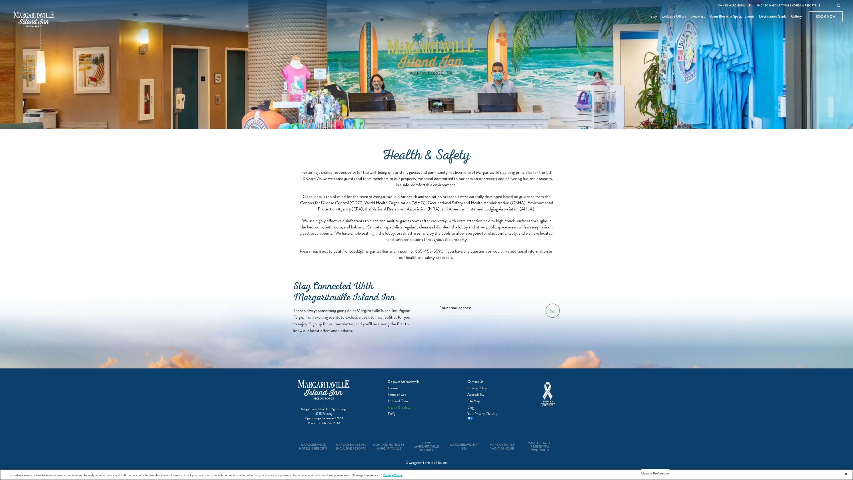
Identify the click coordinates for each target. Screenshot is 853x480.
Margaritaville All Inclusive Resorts (351, 446)
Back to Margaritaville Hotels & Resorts (786, 5)
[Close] (846, 474)
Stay (653, 16)
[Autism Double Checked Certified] (548, 394)
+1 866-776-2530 (328, 423)
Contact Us (475, 382)
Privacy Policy (477, 388)
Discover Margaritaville (403, 382)
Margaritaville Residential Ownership (540, 447)
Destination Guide (773, 16)
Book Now (825, 16)
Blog (470, 407)
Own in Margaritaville (734, 5)
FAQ (391, 414)
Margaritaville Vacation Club (502, 446)
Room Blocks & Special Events (732, 16)
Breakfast (697, 16)
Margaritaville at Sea (464, 446)
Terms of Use (397, 394)
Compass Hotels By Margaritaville (389, 446)
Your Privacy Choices (482, 414)
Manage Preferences (655, 473)
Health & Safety (399, 407)
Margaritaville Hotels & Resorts (313, 446)
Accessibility (475, 394)
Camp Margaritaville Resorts (426, 447)
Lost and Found (399, 401)
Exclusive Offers (674, 16)
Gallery (796, 16)
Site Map (473, 401)
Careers (393, 388)
